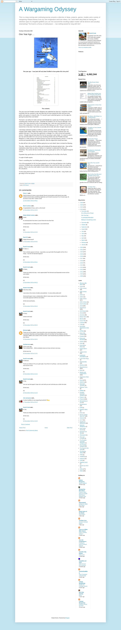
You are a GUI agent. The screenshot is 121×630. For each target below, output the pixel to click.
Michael (25, 330)
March (83, 240)
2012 (81, 269)
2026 (81, 202)
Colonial (82, 322)
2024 (81, 207)
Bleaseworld (82, 502)
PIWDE (82, 390)
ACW (81, 306)
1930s (81, 296)
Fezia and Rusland (82, 339)
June (82, 233)
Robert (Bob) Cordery (29, 215)
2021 (81, 249)
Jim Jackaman (27, 398)
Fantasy (82, 336)
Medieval (82, 365)
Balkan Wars (83, 317)
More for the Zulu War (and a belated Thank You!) (94, 175)
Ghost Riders (82, 514)
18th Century (83, 291)
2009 (81, 276)
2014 (81, 265)
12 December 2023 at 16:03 (30, 210)
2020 (81, 252)
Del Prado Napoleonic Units (84, 327)
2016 (81, 260)
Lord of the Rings (84, 358)
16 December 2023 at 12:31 (30, 353)
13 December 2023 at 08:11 (30, 262)
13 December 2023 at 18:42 (30, 339)
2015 (81, 263)
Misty (81, 370)
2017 (81, 258)
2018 (81, 256)
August (83, 229)
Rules (81, 412)
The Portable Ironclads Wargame (83, 442)
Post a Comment (25, 424)
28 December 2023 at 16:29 (30, 421)
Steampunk (83, 435)
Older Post (69, 427)
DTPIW (81, 331)
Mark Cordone (27, 206)
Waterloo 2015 (83, 462)
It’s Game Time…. (92, 187)
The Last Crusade (82, 437)
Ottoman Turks (83, 387)
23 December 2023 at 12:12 (30, 374)
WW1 (81, 469)
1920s (81, 294)
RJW (81, 407)
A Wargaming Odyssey (47, 9)
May (82, 235)
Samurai (82, 418)
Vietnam (82, 458)
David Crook (26, 246)
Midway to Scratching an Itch (88, 219)
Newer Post (22, 427)
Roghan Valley (83, 409)
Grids (81, 343)
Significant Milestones (82, 422)
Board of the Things (93, 139)
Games (82, 341)
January (83, 244)
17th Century (83, 288)
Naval (81, 380)
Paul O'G (25, 237)
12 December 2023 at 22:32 (30, 232)
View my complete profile (84, 47)
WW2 (81, 471)
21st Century (83, 304)
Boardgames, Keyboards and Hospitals (94, 150)
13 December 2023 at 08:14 (30, 306)
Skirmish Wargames (82, 426)
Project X (82, 397)
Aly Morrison (26, 344)
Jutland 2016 (83, 352)
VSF (81, 460)
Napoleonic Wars (84, 377)
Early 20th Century (82, 333)
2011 (81, 271)
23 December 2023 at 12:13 (30, 393)
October (83, 224)
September (84, 227)
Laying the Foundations (83, 356)
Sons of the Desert (83, 429)
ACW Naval (25, 185)
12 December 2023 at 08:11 (30, 200)
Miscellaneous (83, 367)
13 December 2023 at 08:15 (30, 325)
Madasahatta (83, 361)
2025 (81, 205)
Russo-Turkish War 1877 (83, 415)
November (84, 222)
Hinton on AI (81, 554)
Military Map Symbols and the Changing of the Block (94, 94)
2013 (81, 267)
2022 (81, 247)
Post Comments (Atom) (32, 430)
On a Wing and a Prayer (87, 213)
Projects (82, 399)
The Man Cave (83, 520)
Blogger (67, 618)
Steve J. (25, 193)
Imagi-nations (83, 348)
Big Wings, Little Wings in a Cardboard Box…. (95, 117)
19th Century (83, 298)
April (82, 238)
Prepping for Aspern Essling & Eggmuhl (83, 544)
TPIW (81, 454)
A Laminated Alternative (87, 217)
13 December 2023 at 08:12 (30, 282)
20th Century (83, 302)
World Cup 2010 (84, 465)
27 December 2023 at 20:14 (30, 402)
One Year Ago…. (85, 215)
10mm (81, 286)
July (82, 231)
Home (46, 427)
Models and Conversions (83, 373)
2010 (81, 274)
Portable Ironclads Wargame (82, 394)
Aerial (81, 313)
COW (81, 324)
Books (80, 595)
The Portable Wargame (83, 445)
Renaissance (83, 404)
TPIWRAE (82, 456)
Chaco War (83, 320)
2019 (81, 254)
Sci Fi (81, 420)
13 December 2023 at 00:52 (30, 241)
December (84, 211)
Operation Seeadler (82, 384)
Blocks (81, 318)
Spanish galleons (83, 483)
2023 (81, 209)
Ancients (82, 315)
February (83, 242)
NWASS (82, 382)
